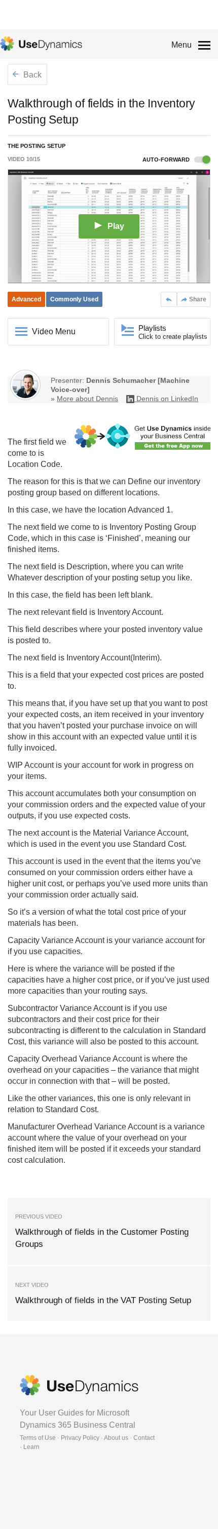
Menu (181, 45)
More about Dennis (87, 399)
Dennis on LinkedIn (167, 399)
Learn (31, 1446)
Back (31, 74)
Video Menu (54, 331)
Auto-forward (166, 159)
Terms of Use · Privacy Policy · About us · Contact (87, 1437)
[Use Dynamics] (41, 43)
